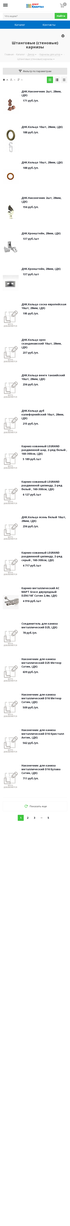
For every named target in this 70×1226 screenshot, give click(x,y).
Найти (61, 16)
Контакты (49, 25)
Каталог (20, 25)
